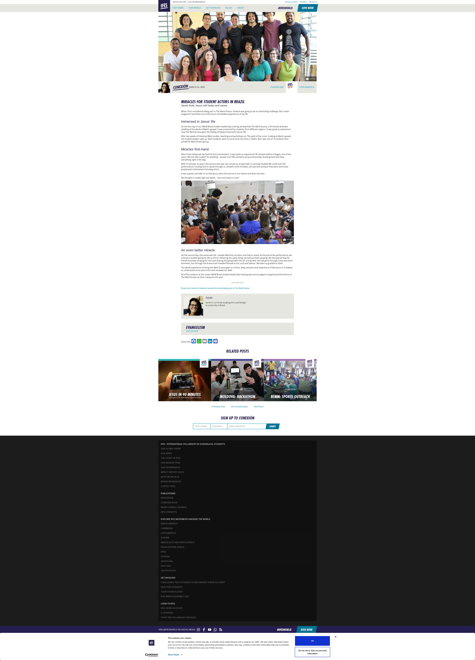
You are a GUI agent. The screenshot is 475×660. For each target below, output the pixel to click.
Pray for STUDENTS (171, 587)
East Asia (166, 566)
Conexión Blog (169, 503)
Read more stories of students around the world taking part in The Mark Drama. (215, 288)
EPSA (163, 552)
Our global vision (171, 449)
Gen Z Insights (169, 512)
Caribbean (167, 528)
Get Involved (213, 8)
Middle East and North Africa (177, 542)
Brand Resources (171, 482)
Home (161, 1)
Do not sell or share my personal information (312, 651)
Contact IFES (168, 486)
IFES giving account (172, 608)
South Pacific (168, 571)
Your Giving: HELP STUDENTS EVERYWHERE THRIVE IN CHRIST (193, 582)
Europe (165, 538)
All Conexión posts (239, 407)
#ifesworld (285, 8)
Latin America (168, 533)
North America (169, 524)
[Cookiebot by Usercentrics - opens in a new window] (151, 655)
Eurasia (165, 556)
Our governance (170, 467)
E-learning (167, 613)
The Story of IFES (170, 458)
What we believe (170, 477)
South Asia (167, 561)
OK (312, 641)
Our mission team (170, 463)
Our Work (178, 8)
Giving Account (291, 2)
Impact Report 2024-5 (172, 472)
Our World (195, 8)
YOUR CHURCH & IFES (172, 592)
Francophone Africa (172, 547)
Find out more (192, 331)
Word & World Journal (174, 507)
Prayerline (167, 498)
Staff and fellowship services (178, 617)
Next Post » (259, 407)
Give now (307, 8)
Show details (173, 655)
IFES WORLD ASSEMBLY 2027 (175, 596)
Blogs (229, 8)
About (240, 8)
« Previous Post (218, 407)
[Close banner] (335, 637)
